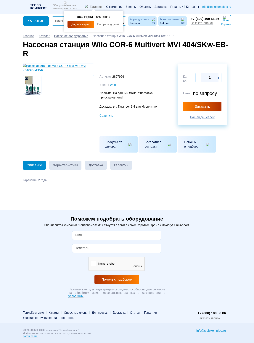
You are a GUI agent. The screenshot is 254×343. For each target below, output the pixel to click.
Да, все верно (80, 24)
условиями (75, 296)
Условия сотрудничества (40, 317)
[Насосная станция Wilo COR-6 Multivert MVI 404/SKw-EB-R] (58, 67)
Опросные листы (75, 312)
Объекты (145, 6)
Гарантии (176, 6)
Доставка (161, 6)
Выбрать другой (108, 24)
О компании (114, 6)
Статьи (135, 312)
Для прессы (100, 312)
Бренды (131, 6)
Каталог (36, 20)
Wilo (113, 84)
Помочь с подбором (117, 279)
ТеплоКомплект (33, 312)
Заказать (202, 106)
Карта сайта (30, 335)
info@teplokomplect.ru (216, 6)
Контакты (192, 6)
